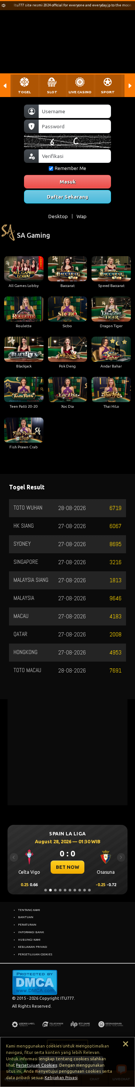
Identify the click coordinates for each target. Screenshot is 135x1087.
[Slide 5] (65, 890)
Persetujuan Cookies (36, 1065)
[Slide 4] (60, 890)
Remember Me (70, 168)
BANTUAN (25, 916)
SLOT (52, 92)
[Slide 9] (84, 890)
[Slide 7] (75, 890)
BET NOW (66, 867)
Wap (81, 216)
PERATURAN (27, 924)
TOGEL (24, 92)
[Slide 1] (45, 890)
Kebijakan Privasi (61, 1077)
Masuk (68, 182)
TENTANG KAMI (29, 909)
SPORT (108, 92)
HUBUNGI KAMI (29, 939)
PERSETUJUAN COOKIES (35, 954)
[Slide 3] (55, 890)
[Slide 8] (79, 890)
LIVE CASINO (80, 92)
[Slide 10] (89, 890)
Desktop (58, 216)
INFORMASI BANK (31, 932)
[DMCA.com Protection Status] (34, 982)
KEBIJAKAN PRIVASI (32, 946)
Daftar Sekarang (67, 197)
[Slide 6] (70, 890)
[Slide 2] (50, 890)
